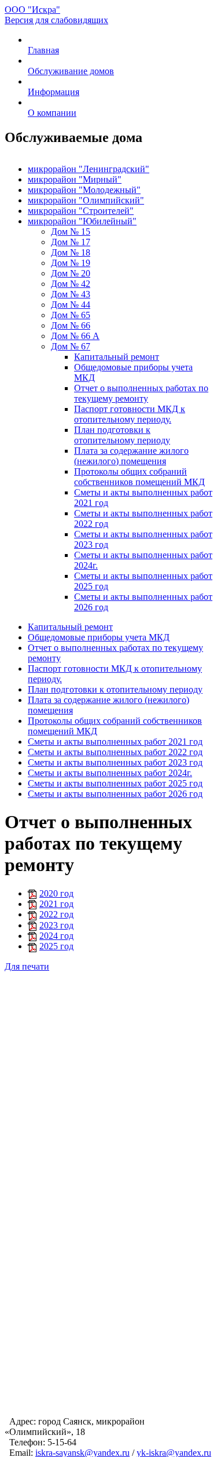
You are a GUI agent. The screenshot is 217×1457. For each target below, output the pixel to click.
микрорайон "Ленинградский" (88, 169)
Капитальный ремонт (116, 357)
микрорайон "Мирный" (75, 179)
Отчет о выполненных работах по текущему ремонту (141, 393)
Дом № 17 (70, 242)
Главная (43, 50)
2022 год (56, 914)
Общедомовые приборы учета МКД (99, 637)
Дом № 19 (70, 263)
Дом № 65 (70, 315)
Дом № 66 (70, 325)
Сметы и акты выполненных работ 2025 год (115, 783)
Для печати (27, 966)
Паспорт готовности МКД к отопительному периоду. (129, 414)
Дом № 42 (70, 284)
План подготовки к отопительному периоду (122, 435)
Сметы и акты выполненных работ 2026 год (115, 794)
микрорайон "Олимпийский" (86, 200)
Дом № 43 (70, 294)
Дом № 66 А (75, 336)
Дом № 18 (70, 252)
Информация (53, 92)
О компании (52, 113)
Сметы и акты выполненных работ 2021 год (115, 741)
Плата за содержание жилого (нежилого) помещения (131, 456)
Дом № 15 (70, 231)
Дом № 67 (70, 346)
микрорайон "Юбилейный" (82, 221)
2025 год (56, 946)
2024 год (56, 936)
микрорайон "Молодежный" (84, 190)
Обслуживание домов (71, 71)
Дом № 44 (70, 304)
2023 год (56, 925)
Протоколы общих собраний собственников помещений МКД (139, 477)
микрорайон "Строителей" (81, 211)
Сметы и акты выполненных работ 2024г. (110, 773)
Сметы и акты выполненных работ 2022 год (115, 752)
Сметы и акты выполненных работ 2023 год (115, 762)
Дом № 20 (70, 273)
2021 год (56, 904)
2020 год (56, 893)
